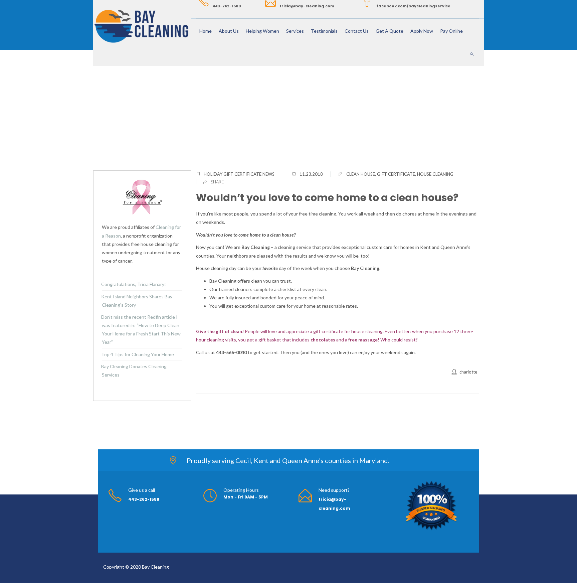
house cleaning (435, 174)
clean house (360, 174)
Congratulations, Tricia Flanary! (133, 284)
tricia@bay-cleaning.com (306, 6)
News (268, 174)
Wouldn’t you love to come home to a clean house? (327, 197)
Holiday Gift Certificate (232, 174)
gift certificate (396, 174)
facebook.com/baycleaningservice (413, 6)
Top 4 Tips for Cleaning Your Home (137, 354)
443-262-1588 (226, 6)
